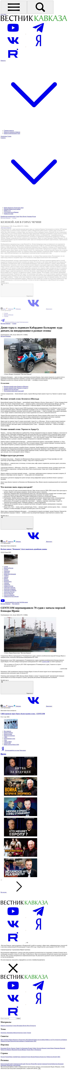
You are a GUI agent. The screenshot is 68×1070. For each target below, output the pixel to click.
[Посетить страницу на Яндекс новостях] (38, 46)
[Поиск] (40, 7)
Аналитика (4, 136)
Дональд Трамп (15, 1048)
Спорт (17, 216)
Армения (23, 1056)
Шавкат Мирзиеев (12, 1049)
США (5, 737)
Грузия (28, 1056)
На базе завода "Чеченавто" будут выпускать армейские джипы (24, 549)
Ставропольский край (19, 1064)
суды (5, 740)
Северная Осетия (47, 1064)
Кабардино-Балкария (10, 574)
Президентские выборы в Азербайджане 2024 (23, 1041)
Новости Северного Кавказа (12, 132)
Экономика (10, 1032)
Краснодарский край (7, 1064)
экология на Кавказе (10, 589)
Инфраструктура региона (11, 389)
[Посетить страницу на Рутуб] (13, 59)
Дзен (4, 309)
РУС (2, 14)
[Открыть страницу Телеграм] (38, 33)
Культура (20, 1032)
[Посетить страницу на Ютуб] (13, 33)
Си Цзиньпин (24, 1048)
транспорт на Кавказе (10, 590)
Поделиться (29, 296)
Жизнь (15, 1032)
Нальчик (6, 580)
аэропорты (7, 584)
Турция (7, 1056)
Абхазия (32, 1056)
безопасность (7, 581)
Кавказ (6, 578)
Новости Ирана (8, 732)
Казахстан (43, 1056)
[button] (34, 968)
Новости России (8, 314)
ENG (5, 14)
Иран (11, 1056)
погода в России (8, 593)
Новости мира (8, 734)
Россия (3, 1056)
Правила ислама (8, 213)
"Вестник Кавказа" (6, 227)
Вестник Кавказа (5, 218)
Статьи (9, 136)
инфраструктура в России (11, 596)
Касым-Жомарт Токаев (24, 1049)
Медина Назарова (6, 336)
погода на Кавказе (9, 595)
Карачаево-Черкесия (6, 1065)
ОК (39, 1068)
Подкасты (33, 1025)
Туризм (6, 316)
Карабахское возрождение (8, 216)
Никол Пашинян (55, 1048)
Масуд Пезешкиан (36, 1049)
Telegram (18, 309)
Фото (21, 216)
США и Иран (8, 741)
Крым (18, 1065)
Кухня (34, 216)
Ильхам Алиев (46, 1048)
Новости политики (9, 735)
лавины (6, 577)
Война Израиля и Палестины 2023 (13, 207)
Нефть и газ (7, 210)
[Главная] (34, 20)
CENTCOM (45, 661)
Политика (4, 1032)
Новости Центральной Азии (12, 133)
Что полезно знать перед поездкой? (14, 391)
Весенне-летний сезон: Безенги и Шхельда (16, 386)
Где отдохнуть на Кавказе (11, 212)
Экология (6, 572)
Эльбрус (6, 575)
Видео (25, 216)
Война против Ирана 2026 (11, 744)
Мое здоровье (5, 1039)
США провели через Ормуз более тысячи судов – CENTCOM (23, 714)
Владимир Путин (6, 1048)
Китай (55, 1056)
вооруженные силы (9, 738)
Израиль (37, 1056)
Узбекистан (49, 1056)
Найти (18, 1018)
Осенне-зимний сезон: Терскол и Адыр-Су (16, 388)
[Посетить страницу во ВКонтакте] (13, 46)
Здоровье (29, 216)
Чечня (33, 1064)
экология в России (9, 592)
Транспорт (7, 571)
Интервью (20, 1025)
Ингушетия (38, 1064)
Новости (11, 309)
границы (6, 583)
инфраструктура (8, 586)
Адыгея (14, 1065)
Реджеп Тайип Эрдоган (35, 1048)
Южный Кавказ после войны (12, 209)
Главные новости (9, 130)
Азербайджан (17, 1056)
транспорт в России (9, 587)
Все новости (15, 603)
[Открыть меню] (14, 7)
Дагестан (28, 1064)
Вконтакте (49, 309)
